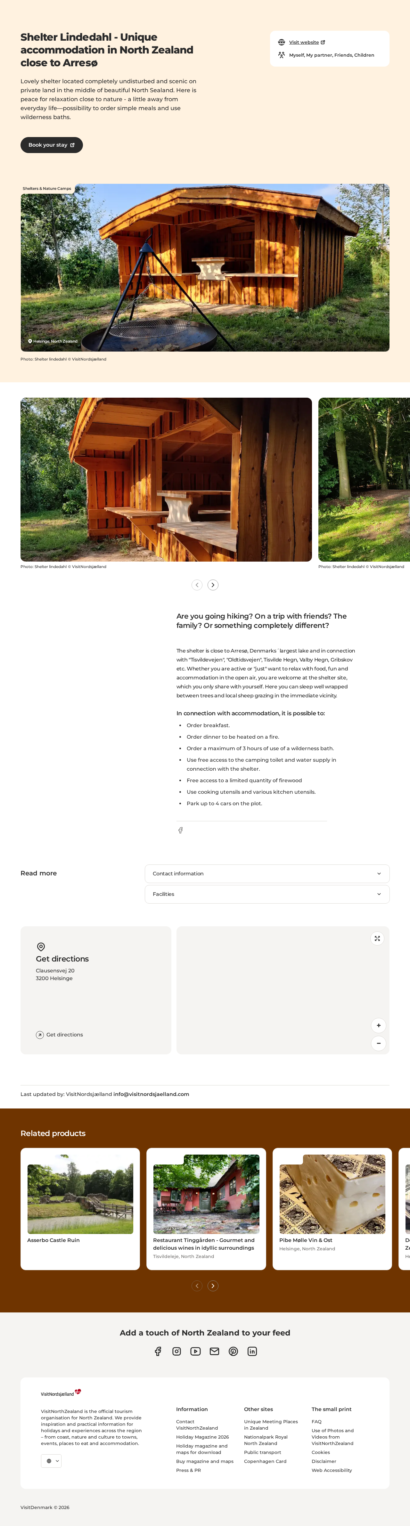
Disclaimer (324, 1461)
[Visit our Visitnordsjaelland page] (195, 1351)
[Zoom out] (378, 1043)
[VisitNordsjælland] (61, 1393)
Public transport (262, 1452)
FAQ (317, 1422)
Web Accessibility (332, 1470)
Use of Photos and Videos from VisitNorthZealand (333, 1437)
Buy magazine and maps (205, 1461)
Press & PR (188, 1470)
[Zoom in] (378, 1025)
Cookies (321, 1452)
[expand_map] (377, 938)
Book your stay (48, 145)
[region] (283, 990)
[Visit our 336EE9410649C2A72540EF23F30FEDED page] (214, 1351)
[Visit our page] (157, 1351)
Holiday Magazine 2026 (202, 1437)
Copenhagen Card (265, 1461)
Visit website (304, 42)
